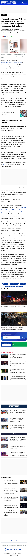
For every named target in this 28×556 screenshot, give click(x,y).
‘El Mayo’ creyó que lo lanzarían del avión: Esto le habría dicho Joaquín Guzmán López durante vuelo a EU (18, 378)
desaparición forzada (10, 286)
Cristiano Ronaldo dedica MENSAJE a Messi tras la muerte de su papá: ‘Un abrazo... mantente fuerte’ (18, 412)
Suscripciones (20, 553)
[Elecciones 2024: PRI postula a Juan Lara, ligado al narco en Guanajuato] (23, 113)
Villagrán (5, 164)
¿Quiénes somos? (6, 553)
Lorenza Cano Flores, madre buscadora (11, 62)
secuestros (23, 283)
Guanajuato (5, 283)
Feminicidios (19, 286)
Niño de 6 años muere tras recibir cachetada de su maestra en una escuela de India (17, 447)
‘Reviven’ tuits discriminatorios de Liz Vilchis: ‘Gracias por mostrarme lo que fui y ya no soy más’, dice (18, 363)
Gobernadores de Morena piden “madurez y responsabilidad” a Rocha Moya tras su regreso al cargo (18, 454)
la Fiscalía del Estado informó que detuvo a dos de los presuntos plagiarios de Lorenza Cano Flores (14, 210)
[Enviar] (22, 337)
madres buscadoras (14, 283)
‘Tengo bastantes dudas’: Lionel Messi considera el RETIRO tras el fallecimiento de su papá (17, 420)
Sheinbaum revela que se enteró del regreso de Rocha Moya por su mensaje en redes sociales (18, 439)
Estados (4, 14)
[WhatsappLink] (14, 344)
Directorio (14, 553)
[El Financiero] (8, 2)
